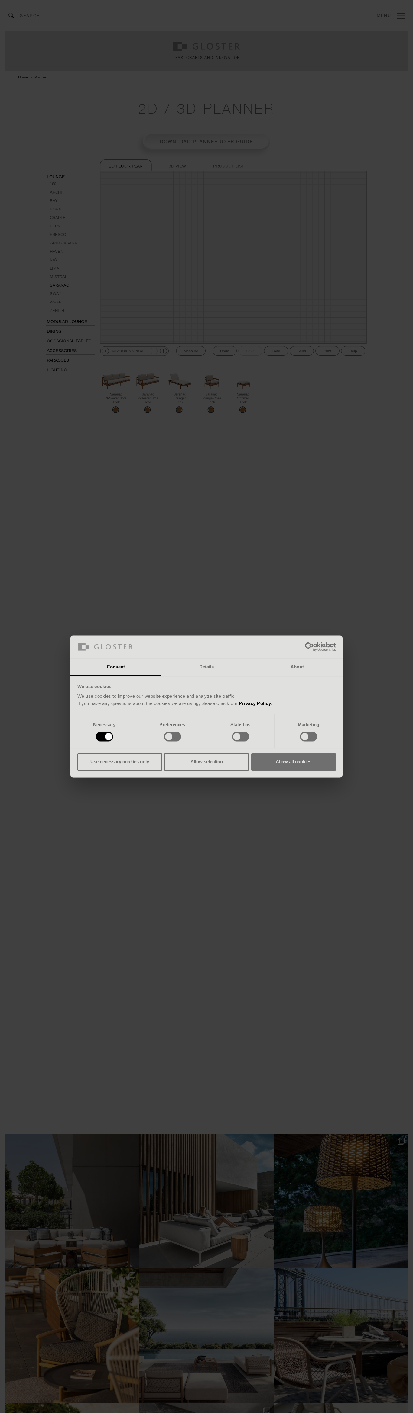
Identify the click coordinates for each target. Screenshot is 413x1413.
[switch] (172, 737)
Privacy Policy (255, 703)
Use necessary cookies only (119, 761)
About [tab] (297, 666)
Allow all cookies (293, 761)
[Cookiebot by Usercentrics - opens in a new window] (309, 647)
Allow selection (206, 761)
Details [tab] (206, 666)
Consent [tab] (116, 666)
